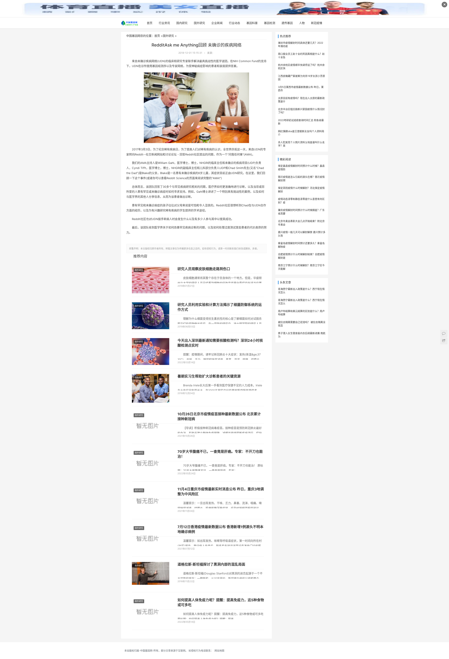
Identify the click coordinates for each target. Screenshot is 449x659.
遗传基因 (287, 23)
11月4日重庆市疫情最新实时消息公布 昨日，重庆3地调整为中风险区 (220, 491)
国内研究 (181, 23)
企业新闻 (217, 23)
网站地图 (219, 650)
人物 (302, 23)
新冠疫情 (316, 23)
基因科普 (252, 23)
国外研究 (199, 23)
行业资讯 (164, 23)
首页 (149, 23)
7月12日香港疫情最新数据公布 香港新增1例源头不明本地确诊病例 (220, 529)
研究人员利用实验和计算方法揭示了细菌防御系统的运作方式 (219, 307)
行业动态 (234, 23)
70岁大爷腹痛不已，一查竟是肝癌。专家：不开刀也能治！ (220, 454)
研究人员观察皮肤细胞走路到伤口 (203, 269)
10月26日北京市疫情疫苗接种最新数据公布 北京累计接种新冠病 (219, 416)
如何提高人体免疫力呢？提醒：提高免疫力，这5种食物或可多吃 (220, 602)
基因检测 (269, 23)
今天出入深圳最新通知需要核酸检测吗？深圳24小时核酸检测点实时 (220, 343)
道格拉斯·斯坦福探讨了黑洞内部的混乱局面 (211, 564)
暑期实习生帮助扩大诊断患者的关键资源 (209, 376)
